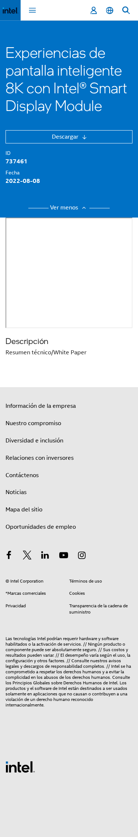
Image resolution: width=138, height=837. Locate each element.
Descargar (66, 136)
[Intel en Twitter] (27, 556)
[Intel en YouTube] (63, 556)
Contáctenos (22, 475)
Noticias (16, 492)
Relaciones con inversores (40, 458)
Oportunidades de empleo (41, 527)
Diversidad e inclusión (34, 440)
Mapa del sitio (24, 509)
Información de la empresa (41, 406)
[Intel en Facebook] (9, 556)
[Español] (109, 10)
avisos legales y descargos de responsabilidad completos (63, 663)
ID (8, 153)
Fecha (13, 172)
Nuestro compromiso (33, 423)
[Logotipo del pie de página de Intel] (20, 766)
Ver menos (64, 207)
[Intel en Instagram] (81, 556)
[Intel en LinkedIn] (45, 556)
